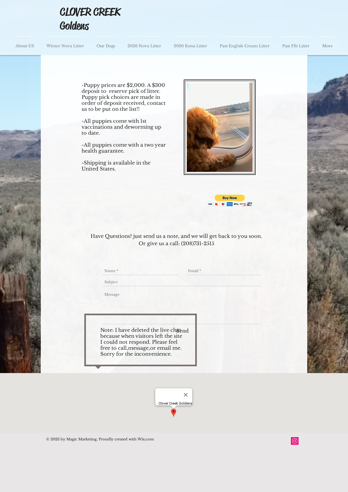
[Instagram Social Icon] (295, 441)
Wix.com (145, 439)
